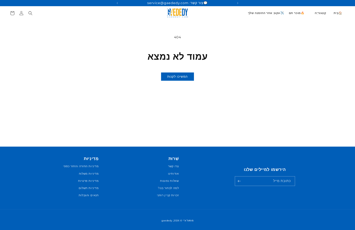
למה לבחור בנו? (168, 188)
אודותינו (173, 173)
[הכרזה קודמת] (237, 3)
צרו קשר (173, 166)
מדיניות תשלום (89, 188)
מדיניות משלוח (89, 173)
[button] (319, 13)
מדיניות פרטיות (88, 181)
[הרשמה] (239, 181)
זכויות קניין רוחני (168, 195)
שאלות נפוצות (169, 181)
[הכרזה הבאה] (117, 3)
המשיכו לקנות (177, 76)
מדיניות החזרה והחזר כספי (81, 166)
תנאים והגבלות (89, 195)
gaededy (166, 220)
